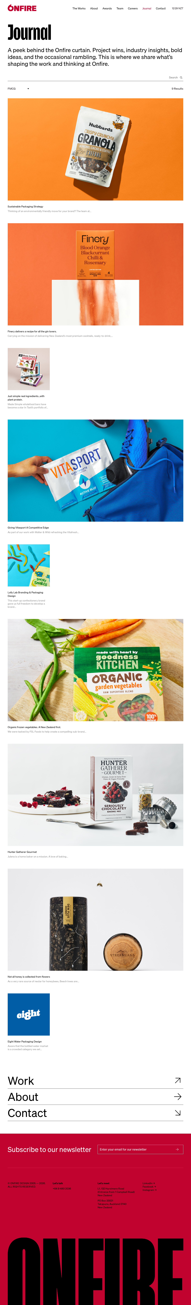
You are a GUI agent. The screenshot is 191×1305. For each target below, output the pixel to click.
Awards (107, 8)
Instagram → (149, 1190)
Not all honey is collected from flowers (29, 977)
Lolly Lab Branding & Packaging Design (25, 594)
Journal (146, 8)
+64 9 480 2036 (62, 1188)
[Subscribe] (177, 1149)
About (94, 8)
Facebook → (149, 1186)
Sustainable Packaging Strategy (25, 206)
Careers (133, 8)
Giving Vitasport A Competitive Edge (28, 527)
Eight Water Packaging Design (25, 1041)
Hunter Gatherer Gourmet (22, 852)
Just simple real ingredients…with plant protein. (26, 397)
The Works (79, 8)
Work (21, 1081)
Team (119, 8)
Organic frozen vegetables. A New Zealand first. (34, 727)
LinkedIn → (149, 1183)
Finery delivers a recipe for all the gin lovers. (32, 331)
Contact (161, 8)
